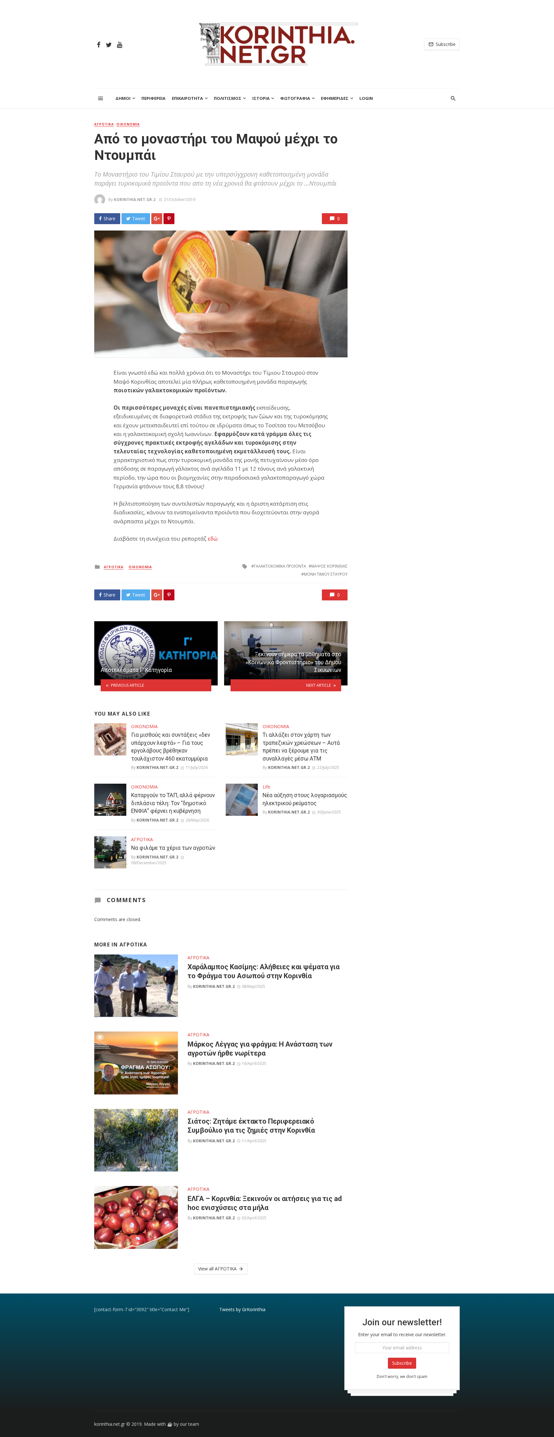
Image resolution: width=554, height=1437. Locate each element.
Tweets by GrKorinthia (242, 1309)
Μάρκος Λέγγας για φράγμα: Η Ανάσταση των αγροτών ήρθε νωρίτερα (260, 1048)
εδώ (213, 538)
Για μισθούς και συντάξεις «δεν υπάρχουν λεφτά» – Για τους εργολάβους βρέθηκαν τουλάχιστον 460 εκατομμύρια (170, 747)
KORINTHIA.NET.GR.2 (134, 199)
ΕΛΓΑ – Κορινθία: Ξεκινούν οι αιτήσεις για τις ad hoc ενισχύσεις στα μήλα (265, 1203)
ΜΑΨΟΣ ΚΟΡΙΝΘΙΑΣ (329, 566)
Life (266, 787)
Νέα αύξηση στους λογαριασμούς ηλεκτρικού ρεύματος (305, 799)
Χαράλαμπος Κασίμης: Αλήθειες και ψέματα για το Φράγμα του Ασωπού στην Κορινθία (264, 971)
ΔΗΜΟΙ (122, 98)
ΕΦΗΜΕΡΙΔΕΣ (334, 98)
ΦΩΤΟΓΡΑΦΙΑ (295, 98)
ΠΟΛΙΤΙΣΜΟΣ (227, 98)
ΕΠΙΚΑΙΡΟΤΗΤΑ (187, 98)
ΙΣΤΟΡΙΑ (261, 98)
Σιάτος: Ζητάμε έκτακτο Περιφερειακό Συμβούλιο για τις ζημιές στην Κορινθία (251, 1125)
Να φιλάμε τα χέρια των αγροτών (173, 848)
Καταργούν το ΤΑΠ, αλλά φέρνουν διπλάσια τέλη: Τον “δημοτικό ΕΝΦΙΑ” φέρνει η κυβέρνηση (173, 803)
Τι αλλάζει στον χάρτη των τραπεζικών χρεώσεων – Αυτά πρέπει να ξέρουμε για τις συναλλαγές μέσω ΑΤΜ (301, 747)
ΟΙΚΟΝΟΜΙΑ (128, 124)
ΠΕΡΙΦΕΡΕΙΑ (153, 98)
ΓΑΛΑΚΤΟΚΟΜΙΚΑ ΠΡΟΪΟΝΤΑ (280, 566)
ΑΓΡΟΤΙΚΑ (104, 124)
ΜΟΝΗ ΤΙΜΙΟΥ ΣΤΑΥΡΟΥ (326, 574)
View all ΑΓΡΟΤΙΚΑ (217, 1269)
